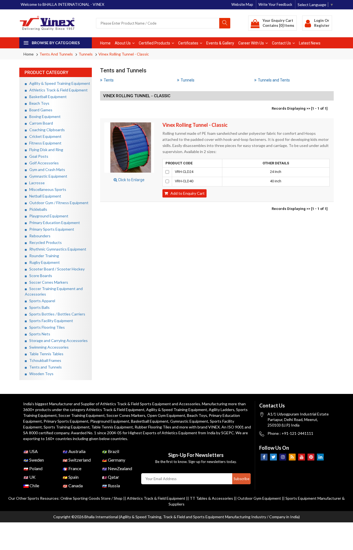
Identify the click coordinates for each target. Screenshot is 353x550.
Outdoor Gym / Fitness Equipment (58, 202)
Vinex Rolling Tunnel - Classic (123, 54)
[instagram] (282, 457)
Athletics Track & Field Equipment (57, 90)
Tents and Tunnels (56, 54)
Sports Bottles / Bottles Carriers (56, 314)
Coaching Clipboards (46, 129)
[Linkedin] (320, 457)
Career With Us (251, 43)
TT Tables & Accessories (211, 498)
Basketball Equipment (47, 96)
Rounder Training (43, 255)
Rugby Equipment (43, 262)
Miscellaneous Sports (46, 189)
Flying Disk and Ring (45, 149)
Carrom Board (40, 123)
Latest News (309, 43)
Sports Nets (38, 333)
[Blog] (292, 457)
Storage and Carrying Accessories (57, 340)
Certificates (188, 43)
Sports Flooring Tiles (46, 327)
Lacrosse (36, 182)
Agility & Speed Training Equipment (58, 83)
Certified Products (154, 43)
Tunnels (86, 54)
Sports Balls (38, 307)
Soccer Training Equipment (81, 415)
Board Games (39, 109)
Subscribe (241, 479)
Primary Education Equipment (53, 222)
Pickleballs (37, 209)
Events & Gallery (220, 43)
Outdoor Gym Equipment (259, 498)
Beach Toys (38, 103)
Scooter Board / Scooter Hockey (56, 269)
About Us (123, 43)
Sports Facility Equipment (50, 320)
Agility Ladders (221, 409)
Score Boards (39, 275)
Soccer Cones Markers (47, 282)
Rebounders (38, 235)
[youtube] (301, 457)
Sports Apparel (41, 300)
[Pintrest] (310, 457)
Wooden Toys (40, 373)
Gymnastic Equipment (47, 176)
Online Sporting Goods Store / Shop (91, 498)
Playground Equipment (47, 216)
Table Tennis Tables (45, 353)
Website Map (242, 4)
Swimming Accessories (48, 347)
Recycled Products (44, 242)
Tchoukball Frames (44, 360)
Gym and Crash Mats (46, 169)
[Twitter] (273, 457)
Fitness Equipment (44, 143)
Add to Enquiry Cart (186, 193)
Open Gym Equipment (166, 415)
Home (105, 43)
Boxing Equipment (44, 116)
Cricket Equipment (44, 136)
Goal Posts (37, 156)
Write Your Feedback (275, 4)
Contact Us (281, 43)
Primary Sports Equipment (50, 229)
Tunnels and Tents (274, 80)
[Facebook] (264, 457)
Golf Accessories (43, 162)
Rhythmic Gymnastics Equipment (56, 249)
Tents (109, 80)
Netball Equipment (44, 196)
